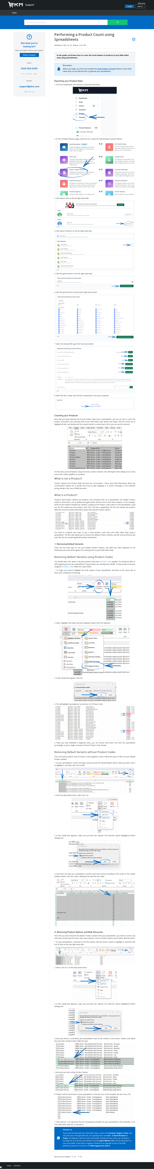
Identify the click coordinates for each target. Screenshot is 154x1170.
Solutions (17, 1165)
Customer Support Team (118, 1133)
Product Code (106, 561)
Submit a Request (29, 55)
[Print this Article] (133, 39)
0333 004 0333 (29, 68)
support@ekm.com (29, 86)
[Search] (118, 22)
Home (14, 13)
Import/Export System (107, 69)
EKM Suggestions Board (100, 1146)
